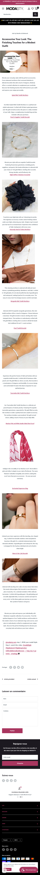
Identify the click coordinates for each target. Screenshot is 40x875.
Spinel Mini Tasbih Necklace (20, 95)
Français (5, 840)
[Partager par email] (22, 667)
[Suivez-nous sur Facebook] (3, 780)
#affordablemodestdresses (15, 651)
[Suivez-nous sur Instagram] (7, 780)
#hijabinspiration (21, 648)
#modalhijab (27, 645)
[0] (36, 8)
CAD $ (15, 840)
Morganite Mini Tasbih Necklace (20, 301)
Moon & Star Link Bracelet (20, 553)
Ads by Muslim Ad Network (20, 33)
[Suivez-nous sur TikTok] (11, 780)
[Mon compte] (29, 9)
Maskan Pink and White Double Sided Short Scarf (20, 423)
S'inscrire (20, 763)
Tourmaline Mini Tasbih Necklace (20, 393)
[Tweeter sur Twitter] (18, 667)
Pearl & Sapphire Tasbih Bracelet (20, 117)
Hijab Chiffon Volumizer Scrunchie (20, 175)
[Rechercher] (35, 14)
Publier (12, 731)
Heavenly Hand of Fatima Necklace (20, 229)
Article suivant (31, 679)
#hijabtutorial (10, 648)
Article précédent (9, 679)
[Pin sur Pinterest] (14, 667)
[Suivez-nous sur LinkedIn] (15, 780)
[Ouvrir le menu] (3, 8)
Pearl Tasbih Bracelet (20, 328)
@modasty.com (11, 642)
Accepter (7, 869)
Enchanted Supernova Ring (20, 488)
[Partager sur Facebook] (10, 667)
